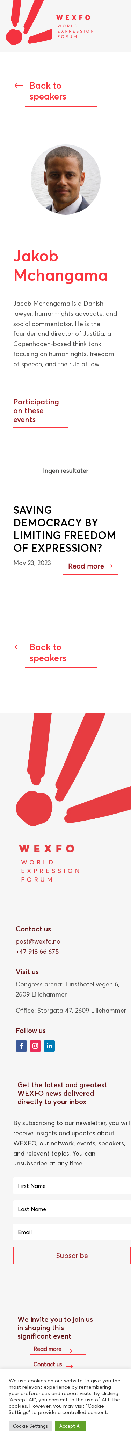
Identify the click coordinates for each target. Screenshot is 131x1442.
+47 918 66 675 (37, 951)
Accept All (70, 1426)
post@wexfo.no (38, 941)
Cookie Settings (30, 1426)
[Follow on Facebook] (21, 1046)
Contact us (48, 1364)
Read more (86, 566)
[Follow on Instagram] (35, 1046)
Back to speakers (48, 91)
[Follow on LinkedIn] (49, 1046)
